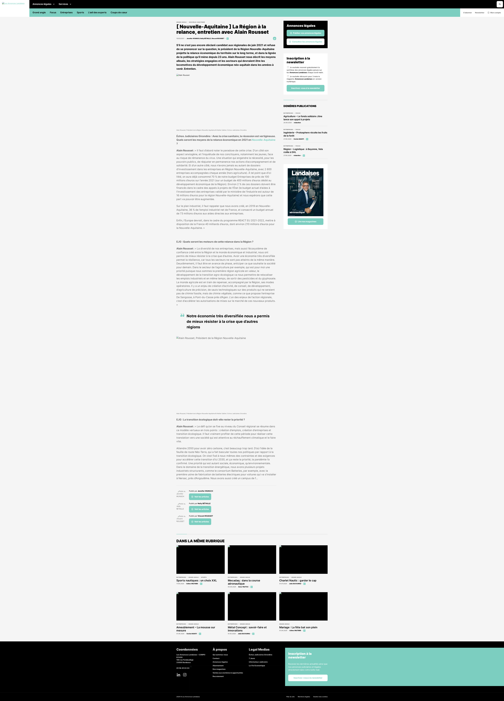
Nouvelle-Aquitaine (197, 22)
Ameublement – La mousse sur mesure (195, 629)
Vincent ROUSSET (217, 38)
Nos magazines (219, 669)
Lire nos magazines (307, 221)
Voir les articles (201, 496)
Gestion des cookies (320, 697)
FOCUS (298, 113)
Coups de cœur (119, 12)
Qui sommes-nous (220, 655)
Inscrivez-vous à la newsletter (305, 88)
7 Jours (252, 658)
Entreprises (66, 12)
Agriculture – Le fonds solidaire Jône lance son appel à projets (303, 118)
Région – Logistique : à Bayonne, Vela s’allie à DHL (303, 151)
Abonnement (218, 666)
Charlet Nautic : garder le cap (297, 580)
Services (63, 4)
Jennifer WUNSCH (193, 38)
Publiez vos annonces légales (307, 33)
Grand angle (39, 12)
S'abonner (467, 13)
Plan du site (290, 697)
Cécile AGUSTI (299, 139)
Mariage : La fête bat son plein (298, 627)
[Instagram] (185, 675)
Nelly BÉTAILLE (205, 38)
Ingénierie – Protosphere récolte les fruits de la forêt (305, 134)
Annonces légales (42, 4)
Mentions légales (304, 697)
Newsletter (479, 13)
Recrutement (218, 676)
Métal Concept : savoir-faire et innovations (247, 629)
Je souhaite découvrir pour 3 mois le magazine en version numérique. (304, 79)
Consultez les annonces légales (307, 41)
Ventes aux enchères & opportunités (228, 673)
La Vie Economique (257, 666)
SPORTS (204, 577)
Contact (216, 658)
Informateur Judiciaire (258, 662)
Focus (53, 12)
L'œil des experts (97, 12)
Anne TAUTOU (243, 587)
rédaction (297, 123)
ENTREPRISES (288, 113)
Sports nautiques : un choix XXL (196, 580)
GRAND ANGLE (181, 22)
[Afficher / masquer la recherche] (500, 4)
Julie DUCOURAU (295, 584)
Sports (80, 12)
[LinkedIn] (178, 675)
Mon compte (495, 13)
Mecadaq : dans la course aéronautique (244, 582)
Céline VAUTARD (192, 584)
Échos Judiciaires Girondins (260, 655)
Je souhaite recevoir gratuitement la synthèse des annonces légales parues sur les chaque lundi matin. (305, 70)
